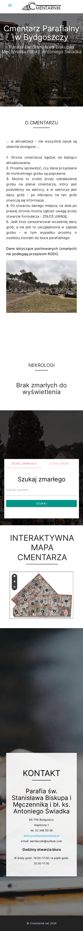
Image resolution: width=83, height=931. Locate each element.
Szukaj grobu (59, 463)
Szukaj (41, 503)
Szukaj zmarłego (24, 463)
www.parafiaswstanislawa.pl (41, 835)
